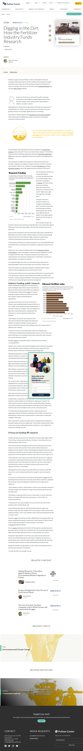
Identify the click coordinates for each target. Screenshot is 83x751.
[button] (41, 378)
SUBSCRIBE (41, 394)
